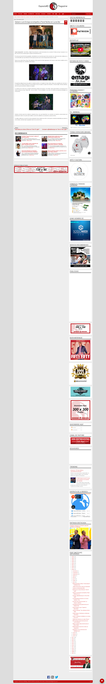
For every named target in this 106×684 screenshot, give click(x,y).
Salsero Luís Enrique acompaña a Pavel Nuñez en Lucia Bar (37, 22)
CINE (53, 13)
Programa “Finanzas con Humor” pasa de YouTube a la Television (79, 526)
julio (74, 577)
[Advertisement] (80, 297)
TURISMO (49, 13)
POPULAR (20, 13)
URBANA (25, 13)
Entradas (74, 427)
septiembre (75, 574)
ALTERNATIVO (31, 13)
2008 (73, 651)
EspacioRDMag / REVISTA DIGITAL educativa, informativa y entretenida (35, 681)
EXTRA (15, 13)
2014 (73, 642)
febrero (74, 634)
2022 (73, 563)
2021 (73, 564)
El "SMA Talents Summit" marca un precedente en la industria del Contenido (83, 479)
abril (74, 582)
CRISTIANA (37, 13)
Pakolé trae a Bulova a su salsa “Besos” (81, 619)
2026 (73, 556)
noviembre (75, 572)
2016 (73, 638)
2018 (73, 569)
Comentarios (74, 429)
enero (74, 635)
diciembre (75, 571)
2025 (73, 558)
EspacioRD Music (73, 518)
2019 (73, 567)
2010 (73, 648)
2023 (73, 561)
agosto (74, 575)
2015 (73, 640)
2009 (73, 650)
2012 (73, 645)
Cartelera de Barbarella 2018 (78, 588)
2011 (73, 646)
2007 (73, 653)
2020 (73, 566)
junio (74, 578)
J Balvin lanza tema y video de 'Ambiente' (81, 586)
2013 (73, 643)
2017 (73, 637)
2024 (73, 559)
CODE (91, 681)
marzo (74, 632)
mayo (74, 580)
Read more (29, 140)
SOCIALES (43, 13)
